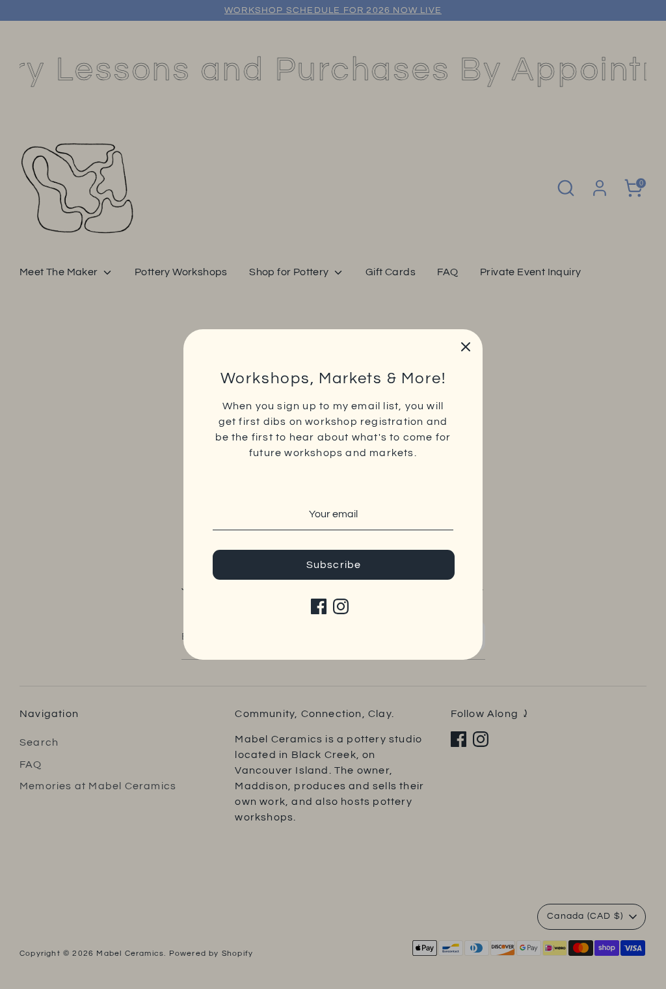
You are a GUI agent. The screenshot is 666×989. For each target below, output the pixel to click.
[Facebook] (318, 606)
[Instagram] (341, 606)
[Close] (465, 346)
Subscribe (334, 565)
